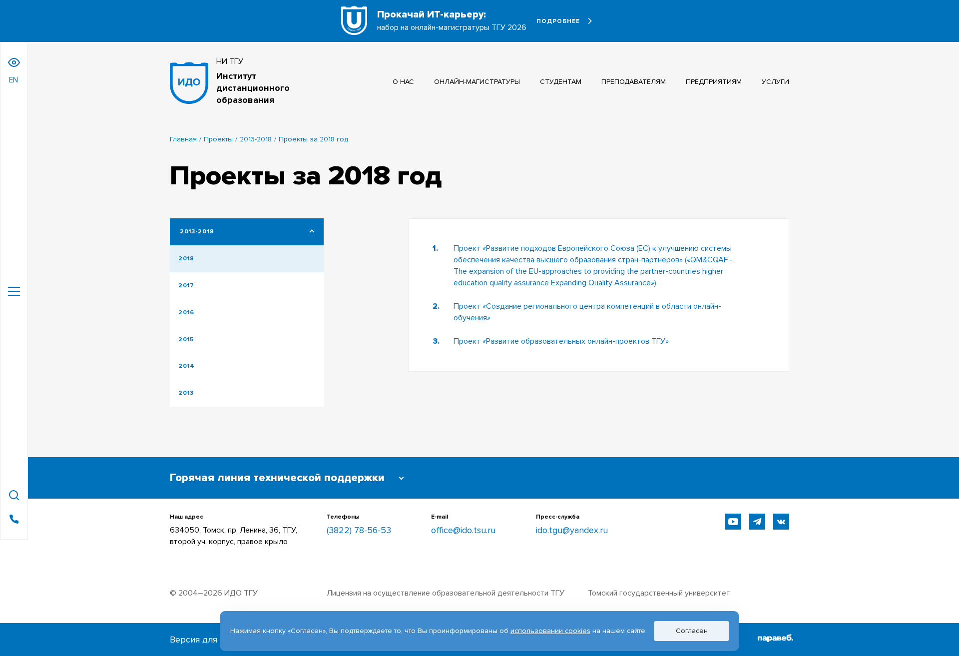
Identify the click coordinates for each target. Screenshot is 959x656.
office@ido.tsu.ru (463, 530)
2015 (186, 339)
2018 (186, 258)
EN (13, 79)
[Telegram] (757, 522)
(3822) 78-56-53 (359, 530)
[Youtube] (733, 522)
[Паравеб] (775, 639)
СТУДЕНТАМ (560, 81)
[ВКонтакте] (781, 522)
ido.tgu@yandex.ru (572, 530)
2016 (186, 312)
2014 (186, 366)
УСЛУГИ (775, 81)
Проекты (218, 139)
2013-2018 (256, 139)
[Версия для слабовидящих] (14, 62)
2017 (186, 285)
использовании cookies (550, 631)
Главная (183, 139)
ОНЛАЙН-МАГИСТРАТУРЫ (477, 81)
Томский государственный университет (659, 593)
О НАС (403, 81)
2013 (186, 393)
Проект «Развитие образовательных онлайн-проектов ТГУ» (561, 341)
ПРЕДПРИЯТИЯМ (714, 81)
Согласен (692, 631)
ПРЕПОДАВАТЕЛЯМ (633, 81)
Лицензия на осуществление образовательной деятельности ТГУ (445, 593)
